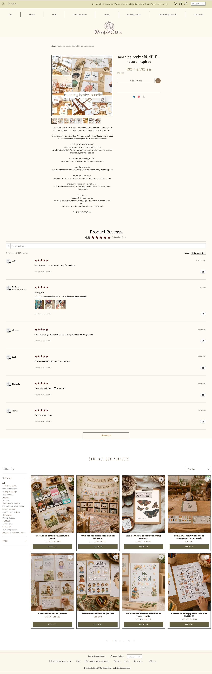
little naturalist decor (11, 512)
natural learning (9, 486)
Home (53, 46)
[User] (186, 3)
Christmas (6, 515)
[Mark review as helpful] (203, 272)
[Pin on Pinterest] (138, 96)
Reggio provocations (11, 503)
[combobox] (198, 469)
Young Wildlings (9, 492)
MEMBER (6, 521)
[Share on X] (143, 96)
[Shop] (180, 3)
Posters (5, 497)
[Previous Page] (107, 640)
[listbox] (198, 4)
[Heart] (175, 3)
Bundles (5, 500)
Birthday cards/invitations (13, 532)
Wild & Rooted (8, 518)
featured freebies (9, 489)
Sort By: (187, 253)
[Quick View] (52, 504)
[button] (198, 4)
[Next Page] (134, 640)
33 (128, 641)
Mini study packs (9, 530)
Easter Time (7, 524)
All (3, 483)
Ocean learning (9, 509)
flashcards (6, 527)
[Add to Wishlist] (158, 80)
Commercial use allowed (13, 506)
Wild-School (7, 495)
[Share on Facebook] (134, 96)
